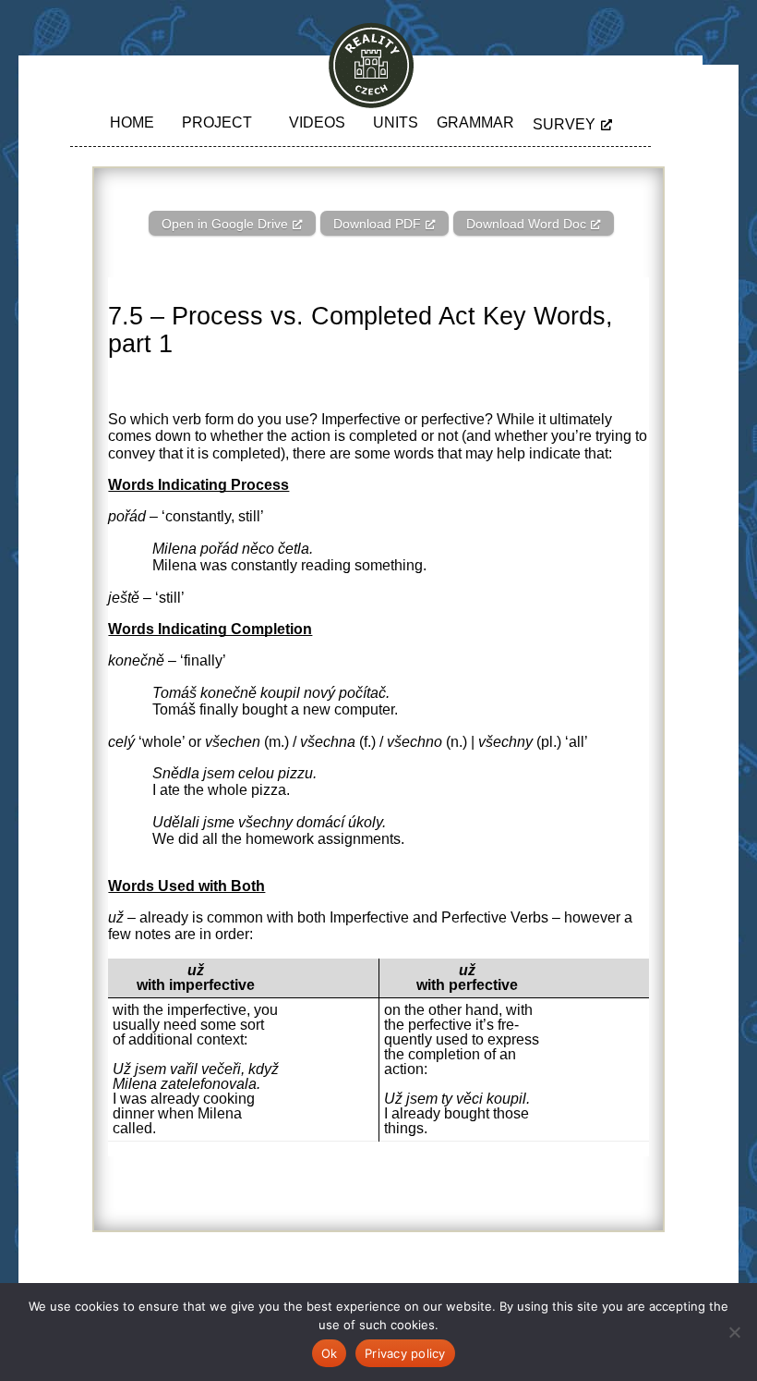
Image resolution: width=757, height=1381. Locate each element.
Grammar (475, 122)
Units (395, 122)
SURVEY (564, 124)
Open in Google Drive (225, 223)
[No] (734, 1332)
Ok (329, 1353)
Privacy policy (405, 1353)
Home (132, 122)
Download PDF (377, 223)
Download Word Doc (526, 223)
